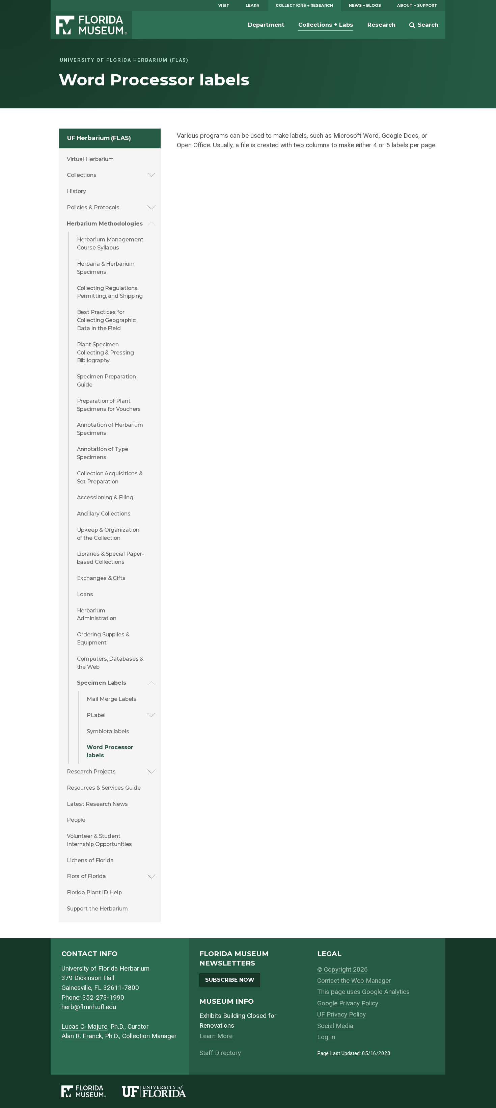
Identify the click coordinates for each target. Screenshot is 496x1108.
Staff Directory (220, 1053)
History (76, 191)
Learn (252, 5)
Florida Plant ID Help (94, 892)
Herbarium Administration (97, 614)
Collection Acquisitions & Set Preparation (110, 477)
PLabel (96, 715)
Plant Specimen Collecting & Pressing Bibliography (105, 352)
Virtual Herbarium (90, 159)
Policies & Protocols (93, 207)
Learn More (215, 1036)
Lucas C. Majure (84, 1026)
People (76, 820)
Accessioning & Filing (105, 497)
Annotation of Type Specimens (102, 453)
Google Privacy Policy (347, 1003)
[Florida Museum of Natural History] (91, 1091)
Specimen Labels (102, 683)
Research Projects (91, 771)
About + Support (417, 5)
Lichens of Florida (90, 860)
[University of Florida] (162, 1091)
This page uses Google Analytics (363, 992)
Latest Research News (97, 804)
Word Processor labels (110, 751)
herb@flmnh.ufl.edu (88, 1007)
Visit (223, 5)
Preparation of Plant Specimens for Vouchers (109, 405)
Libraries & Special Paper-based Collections (110, 558)
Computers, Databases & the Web (110, 663)
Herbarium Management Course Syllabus (110, 243)
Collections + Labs (325, 24)
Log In (326, 1037)
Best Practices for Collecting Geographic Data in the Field (106, 320)
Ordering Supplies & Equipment (103, 638)
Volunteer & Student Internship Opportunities (99, 840)
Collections (82, 175)
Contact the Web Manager (354, 980)
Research (381, 24)
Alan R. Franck (81, 1036)
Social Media (335, 1026)
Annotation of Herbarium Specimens (110, 429)
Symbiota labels (108, 731)
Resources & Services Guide (104, 788)
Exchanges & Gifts (101, 578)
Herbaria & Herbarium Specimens (106, 268)
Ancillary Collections (104, 513)
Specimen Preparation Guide (106, 380)
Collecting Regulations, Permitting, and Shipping (110, 292)
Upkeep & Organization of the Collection (108, 534)
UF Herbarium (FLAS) (99, 137)
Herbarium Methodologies (105, 223)
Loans (85, 594)
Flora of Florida (86, 876)
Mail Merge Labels (111, 699)
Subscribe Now (229, 980)
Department (266, 24)
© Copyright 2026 (342, 969)
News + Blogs (365, 5)
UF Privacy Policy (341, 1014)
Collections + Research (304, 5)
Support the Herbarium (97, 908)
